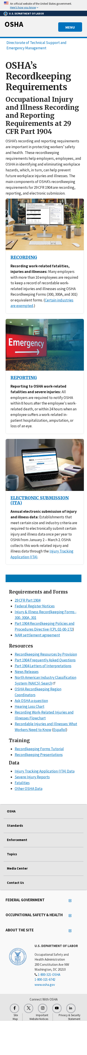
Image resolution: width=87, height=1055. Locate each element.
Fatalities (22, 782)
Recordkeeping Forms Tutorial (39, 748)
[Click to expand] (43, 5)
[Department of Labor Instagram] (42, 1008)
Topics (12, 854)
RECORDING (23, 257)
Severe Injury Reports (32, 777)
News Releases (27, 671)
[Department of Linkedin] (71, 1008)
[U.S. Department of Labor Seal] (18, 956)
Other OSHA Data (28, 788)
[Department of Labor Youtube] (57, 1008)
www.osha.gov (45, 984)
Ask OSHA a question (31, 700)
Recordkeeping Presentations (39, 754)
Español (59, 729)
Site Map (15, 1017)
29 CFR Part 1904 (27, 600)
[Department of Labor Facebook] (14, 1008)
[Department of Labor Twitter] (28, 1008)
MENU (70, 27)
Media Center (17, 868)
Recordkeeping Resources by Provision (46, 654)
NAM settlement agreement (37, 635)
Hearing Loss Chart (29, 706)
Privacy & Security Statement (69, 1017)
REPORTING (23, 377)
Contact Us (15, 883)
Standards (15, 825)
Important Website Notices (38, 1017)
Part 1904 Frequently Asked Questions (45, 660)
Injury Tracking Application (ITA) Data (45, 771)
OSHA (13, 24)
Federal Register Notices (35, 606)
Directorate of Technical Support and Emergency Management (36, 45)
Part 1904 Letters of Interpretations (43, 665)
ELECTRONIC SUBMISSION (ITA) (39, 500)
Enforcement (17, 840)
